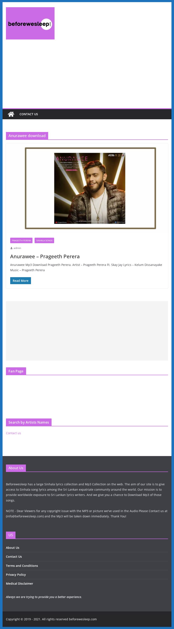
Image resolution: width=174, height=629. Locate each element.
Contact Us (14, 557)
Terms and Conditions (22, 566)
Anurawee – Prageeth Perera (45, 256)
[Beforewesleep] (11, 114)
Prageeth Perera (21, 240)
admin (17, 248)
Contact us (29, 114)
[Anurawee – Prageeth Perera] (87, 188)
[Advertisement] (87, 76)
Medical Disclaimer (19, 583)
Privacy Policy (16, 575)
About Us (12, 548)
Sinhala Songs (44, 240)
